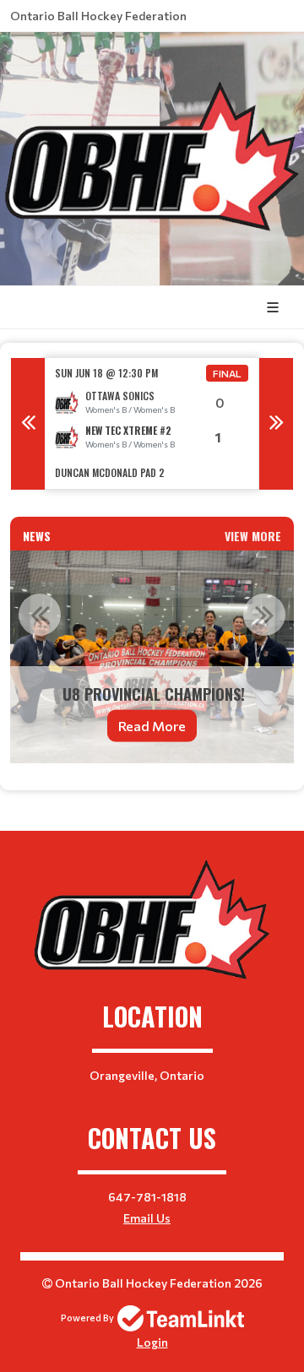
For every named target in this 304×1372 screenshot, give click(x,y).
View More (253, 536)
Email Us (147, 1218)
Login (152, 1342)
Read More (152, 726)
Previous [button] (28, 424)
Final (227, 373)
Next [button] (276, 424)
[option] (152, 423)
